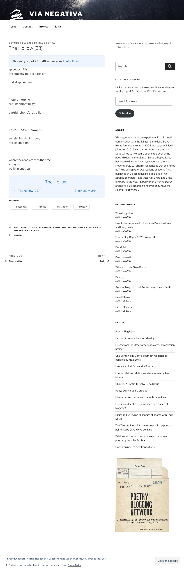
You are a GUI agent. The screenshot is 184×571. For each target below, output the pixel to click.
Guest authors (141, 149)
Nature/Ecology (25, 227)
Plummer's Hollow (52, 227)
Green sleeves (123, 306)
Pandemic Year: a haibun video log (135, 338)
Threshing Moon (124, 213)
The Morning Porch (129, 169)
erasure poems (144, 153)
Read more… (132, 189)
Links (58, 26)
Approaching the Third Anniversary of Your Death (143, 287)
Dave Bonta (46, 43)
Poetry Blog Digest (126, 331)
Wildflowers (78, 227)
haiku (18, 235)
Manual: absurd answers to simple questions (140, 397)
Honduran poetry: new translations (135, 446)
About (12, 26)
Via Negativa (56, 14)
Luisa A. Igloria (165, 145)
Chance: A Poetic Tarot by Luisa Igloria (137, 383)
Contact (28, 26)
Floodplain (121, 247)
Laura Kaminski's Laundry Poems (134, 366)
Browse (43, 26)
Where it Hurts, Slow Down (130, 267)
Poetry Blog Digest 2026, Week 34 (135, 237)
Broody (119, 277)
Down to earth (123, 257)
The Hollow (70, 61)
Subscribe (125, 113)
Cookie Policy (74, 565)
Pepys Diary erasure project (131, 390)
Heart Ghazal (122, 297)
